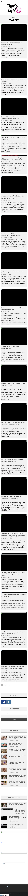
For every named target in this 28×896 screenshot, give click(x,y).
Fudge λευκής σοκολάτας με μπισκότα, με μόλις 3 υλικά (15, 744)
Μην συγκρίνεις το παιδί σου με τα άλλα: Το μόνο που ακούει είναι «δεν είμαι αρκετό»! (17, 737)
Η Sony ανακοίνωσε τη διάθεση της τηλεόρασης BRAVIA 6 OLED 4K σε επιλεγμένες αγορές (17, 762)
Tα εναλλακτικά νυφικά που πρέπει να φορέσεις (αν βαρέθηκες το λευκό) (13, 573)
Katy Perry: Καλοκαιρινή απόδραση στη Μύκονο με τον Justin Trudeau (20, 810)
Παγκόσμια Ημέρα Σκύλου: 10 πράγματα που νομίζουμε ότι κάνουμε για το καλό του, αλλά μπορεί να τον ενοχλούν (17, 818)
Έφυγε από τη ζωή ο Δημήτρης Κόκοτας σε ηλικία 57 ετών (16, 825)
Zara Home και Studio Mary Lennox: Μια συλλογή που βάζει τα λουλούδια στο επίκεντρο (17, 782)
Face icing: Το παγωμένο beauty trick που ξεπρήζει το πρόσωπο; (17, 756)
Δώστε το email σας (5, 714)
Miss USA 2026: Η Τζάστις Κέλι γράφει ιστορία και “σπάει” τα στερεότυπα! (17, 776)
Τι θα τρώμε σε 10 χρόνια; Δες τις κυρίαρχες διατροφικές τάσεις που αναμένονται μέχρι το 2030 (13, 535)
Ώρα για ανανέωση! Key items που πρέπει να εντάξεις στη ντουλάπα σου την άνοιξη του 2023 (12, 196)
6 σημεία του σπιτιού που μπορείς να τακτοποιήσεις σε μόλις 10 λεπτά (17, 750)
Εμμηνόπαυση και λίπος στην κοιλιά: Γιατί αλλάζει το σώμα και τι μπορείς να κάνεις (17, 769)
